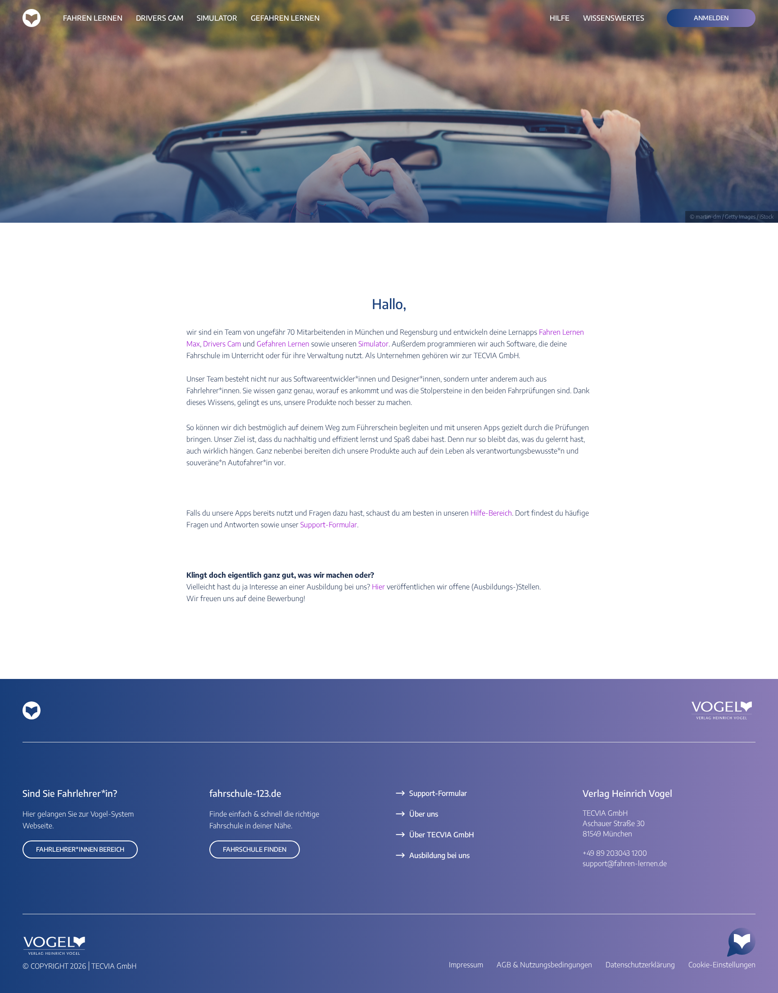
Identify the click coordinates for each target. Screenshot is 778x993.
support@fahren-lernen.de (625, 863)
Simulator (373, 343)
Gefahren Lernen (283, 343)
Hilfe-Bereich (491, 512)
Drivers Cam (222, 343)
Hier (379, 586)
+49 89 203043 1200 (615, 853)
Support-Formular (328, 524)
